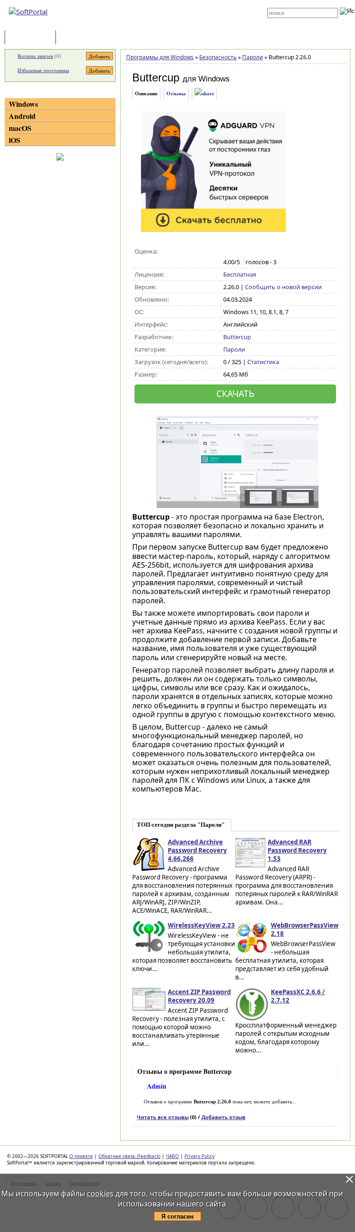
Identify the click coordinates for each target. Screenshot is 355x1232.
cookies (100, 1194)
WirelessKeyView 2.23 (201, 925)
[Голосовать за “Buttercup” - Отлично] (267, 251)
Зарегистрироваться (182, 10)
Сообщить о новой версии (283, 287)
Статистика (263, 362)
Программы (32, 38)
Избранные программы (43, 70)
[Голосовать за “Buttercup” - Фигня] (228, 251)
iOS (14, 140)
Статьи (78, 38)
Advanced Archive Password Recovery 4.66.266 (197, 850)
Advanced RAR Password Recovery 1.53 (297, 850)
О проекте (81, 1156)
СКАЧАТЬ (235, 393)
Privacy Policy (199, 1156)
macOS (20, 128)
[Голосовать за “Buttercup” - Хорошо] (257, 251)
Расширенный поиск (292, 21)
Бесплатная (239, 274)
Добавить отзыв (223, 1117)
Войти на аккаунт (178, 3)
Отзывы (176, 93)
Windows (23, 104)
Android (22, 116)
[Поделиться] (204, 93)
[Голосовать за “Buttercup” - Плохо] (238, 251)
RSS (163, 24)
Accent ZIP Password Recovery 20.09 (199, 996)
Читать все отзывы (163, 1117)
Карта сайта (173, 17)
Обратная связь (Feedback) (129, 1156)
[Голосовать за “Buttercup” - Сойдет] (247, 251)
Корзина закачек (35, 56)
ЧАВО (172, 1156)
